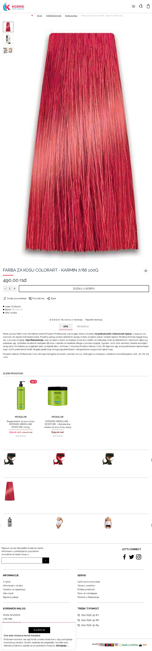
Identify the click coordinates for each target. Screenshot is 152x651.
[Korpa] (148, 6)
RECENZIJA (83, 326)
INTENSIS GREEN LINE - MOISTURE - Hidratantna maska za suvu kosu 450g (57, 424)
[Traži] (141, 6)
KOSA (39, 16)
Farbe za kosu (71, 16)
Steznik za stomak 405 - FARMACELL (130, 520)
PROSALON (17, 309)
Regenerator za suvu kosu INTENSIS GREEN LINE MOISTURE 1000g (20, 424)
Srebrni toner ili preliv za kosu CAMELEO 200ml (32, 520)
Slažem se (39, 630)
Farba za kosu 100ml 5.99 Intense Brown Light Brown (33, 457)
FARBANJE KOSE (53, 16)
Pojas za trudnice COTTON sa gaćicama (80, 520)
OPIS (65, 326)
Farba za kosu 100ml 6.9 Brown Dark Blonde (130, 456)
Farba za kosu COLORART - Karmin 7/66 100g (33, 485)
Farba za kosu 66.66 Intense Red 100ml (78, 456)
